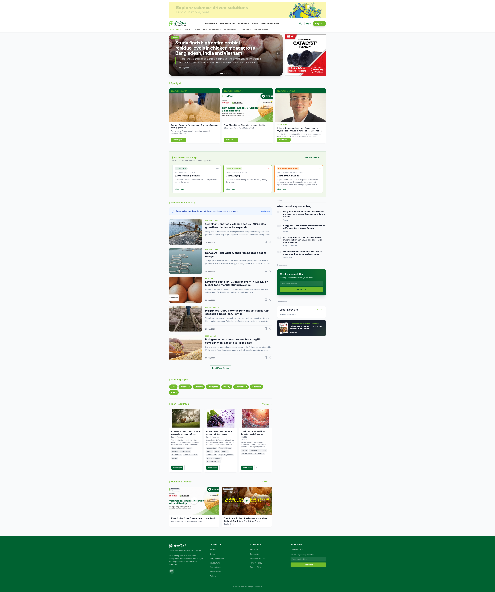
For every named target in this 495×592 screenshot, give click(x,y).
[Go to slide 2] (223, 73)
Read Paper (177, 468)
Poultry (187, 29)
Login (308, 23)
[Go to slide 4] (228, 73)
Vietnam (199, 387)
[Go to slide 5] (231, 73)
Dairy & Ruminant (217, 558)
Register (319, 23)
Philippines (213, 387)
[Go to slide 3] (226, 73)
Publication (243, 23)
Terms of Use (256, 567)
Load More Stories (220, 368)
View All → (267, 404)
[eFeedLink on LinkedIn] (171, 571)
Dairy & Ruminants (212, 29)
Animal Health (261, 29)
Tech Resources (227, 23)
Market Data (211, 23)
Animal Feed (241, 387)
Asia (173, 387)
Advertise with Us (257, 558)
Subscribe (308, 565)
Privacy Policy (256, 563)
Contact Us (254, 554)
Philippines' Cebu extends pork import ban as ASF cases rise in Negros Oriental (237, 312)
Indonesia (256, 387)
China (174, 392)
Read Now (294, 332)
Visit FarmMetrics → (313, 157)
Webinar (213, 576)
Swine (197, 29)
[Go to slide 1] (220, 73)
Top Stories (174, 29)
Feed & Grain (245, 29)
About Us (254, 550)
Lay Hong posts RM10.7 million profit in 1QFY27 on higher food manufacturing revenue (236, 283)
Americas (185, 387)
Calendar (320, 310)
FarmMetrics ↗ (297, 549)
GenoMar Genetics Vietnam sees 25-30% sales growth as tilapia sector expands (235, 225)
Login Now (265, 211)
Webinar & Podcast (270, 23)
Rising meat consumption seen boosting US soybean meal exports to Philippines (233, 341)
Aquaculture (230, 29)
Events (255, 23)
